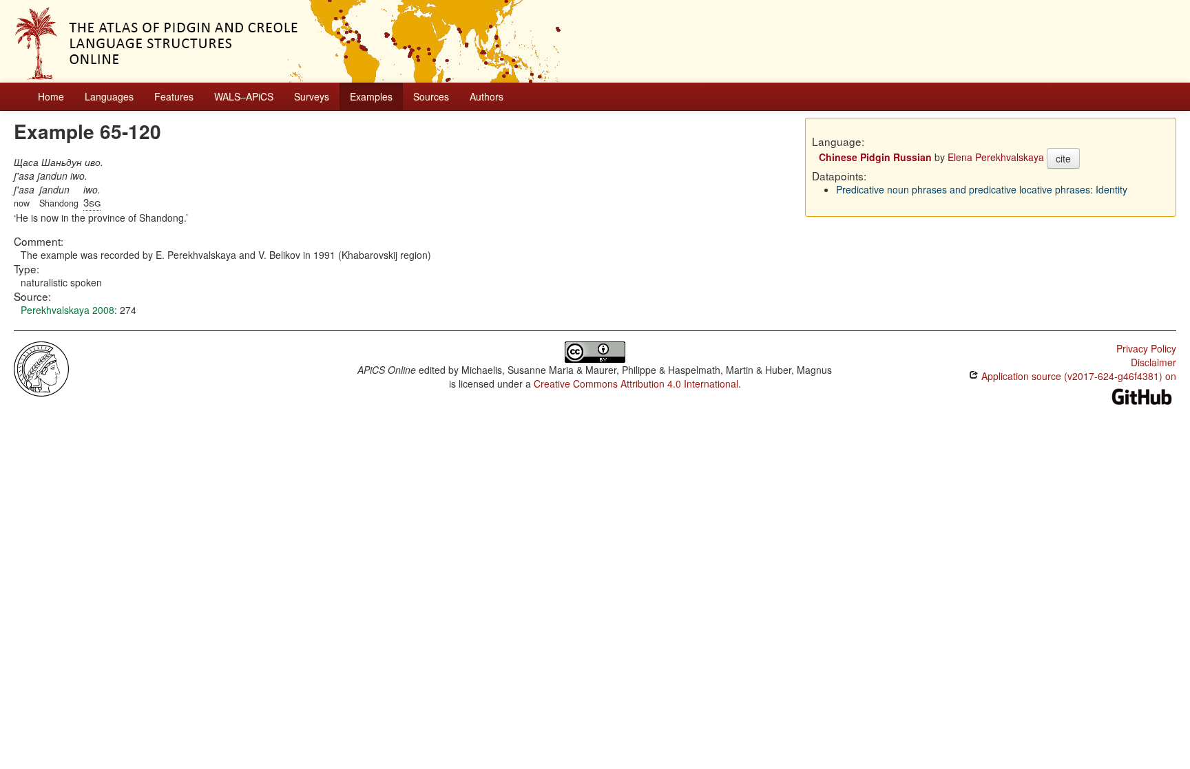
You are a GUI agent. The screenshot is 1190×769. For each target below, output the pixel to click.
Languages (109, 96)
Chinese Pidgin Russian (875, 157)
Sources (431, 96)
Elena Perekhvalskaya (996, 157)
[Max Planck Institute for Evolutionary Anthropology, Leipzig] (41, 368)
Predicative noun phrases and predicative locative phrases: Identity (981, 189)
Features (174, 96)
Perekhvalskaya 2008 (67, 310)
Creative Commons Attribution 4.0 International (636, 383)
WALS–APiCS (243, 96)
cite (1063, 158)
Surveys (311, 96)
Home (51, 96)
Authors (486, 96)
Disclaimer (1153, 362)
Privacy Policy (1146, 348)
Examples (371, 96)
